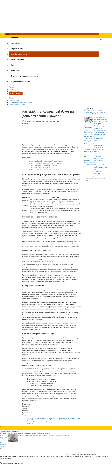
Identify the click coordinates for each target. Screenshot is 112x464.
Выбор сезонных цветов (41, 167)
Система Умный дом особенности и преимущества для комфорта (100, 120)
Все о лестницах (17, 60)
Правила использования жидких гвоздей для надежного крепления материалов (95, 112)
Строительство (17, 49)
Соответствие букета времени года (45, 170)
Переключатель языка (20, 81)
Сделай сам (16, 43)
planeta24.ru (26, 185)
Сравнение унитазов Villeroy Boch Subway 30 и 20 (100, 159)
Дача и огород (17, 71)
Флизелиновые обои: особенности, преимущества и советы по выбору (43, 435)
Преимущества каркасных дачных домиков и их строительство (93, 151)
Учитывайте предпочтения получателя (46, 163)
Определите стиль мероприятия (44, 165)
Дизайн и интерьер (19, 54)
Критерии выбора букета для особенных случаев (45, 161)
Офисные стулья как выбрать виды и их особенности (53, 418)
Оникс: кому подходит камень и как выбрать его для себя (29, 433)
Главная (14, 38)
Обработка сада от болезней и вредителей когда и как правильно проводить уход (100, 130)
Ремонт (14, 65)
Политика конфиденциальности (24, 76)
